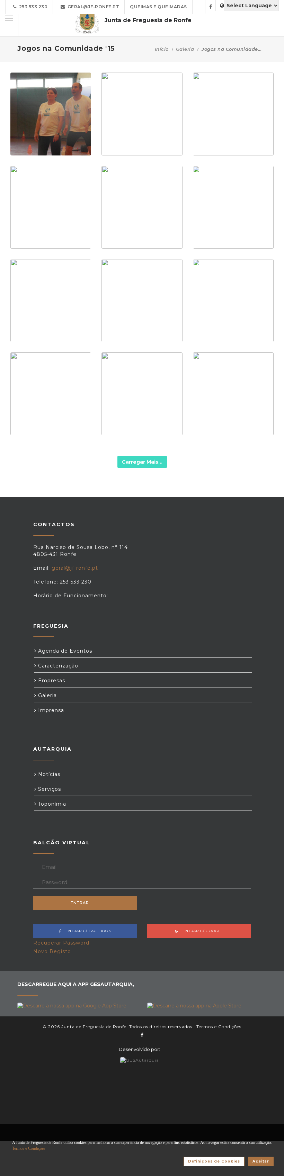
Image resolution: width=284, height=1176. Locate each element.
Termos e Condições (218, 1026)
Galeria (185, 49)
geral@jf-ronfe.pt (92, 6)
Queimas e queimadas (158, 6)
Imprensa (50, 710)
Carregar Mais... (142, 462)
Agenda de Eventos (64, 651)
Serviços (48, 789)
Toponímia (51, 804)
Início (162, 49)
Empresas (50, 680)
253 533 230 (32, 6)
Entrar (80, 902)
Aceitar (260, 1161)
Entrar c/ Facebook (86, 931)
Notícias (48, 774)
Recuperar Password (61, 943)
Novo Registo (52, 951)
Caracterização (57, 666)
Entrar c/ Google (200, 931)
